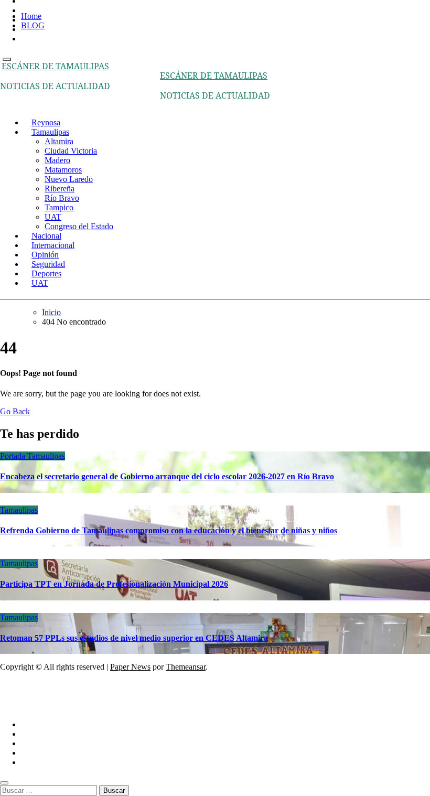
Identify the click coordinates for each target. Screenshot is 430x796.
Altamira (59, 141)
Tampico (59, 207)
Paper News (130, 666)
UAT (53, 216)
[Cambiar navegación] (7, 59)
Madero (57, 160)
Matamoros (63, 169)
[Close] (4, 782)
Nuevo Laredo (69, 179)
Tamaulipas (50, 131)
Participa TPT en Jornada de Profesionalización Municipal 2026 (114, 583)
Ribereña (59, 188)
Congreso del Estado (79, 226)
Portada (13, 455)
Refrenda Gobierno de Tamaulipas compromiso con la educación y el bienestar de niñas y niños (168, 530)
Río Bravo (62, 197)
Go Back (15, 411)
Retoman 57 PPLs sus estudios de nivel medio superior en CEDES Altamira (134, 637)
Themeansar (186, 666)
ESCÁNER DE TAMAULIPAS (55, 66)
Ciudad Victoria (71, 150)
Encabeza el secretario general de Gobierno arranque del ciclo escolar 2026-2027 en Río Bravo (167, 476)
